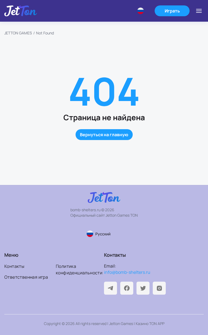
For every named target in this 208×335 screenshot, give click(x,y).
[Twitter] (143, 288)
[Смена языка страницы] (142, 11)
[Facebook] (126, 288)
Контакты (14, 266)
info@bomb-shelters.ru (127, 272)
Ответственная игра (26, 277)
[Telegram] (110, 288)
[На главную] (20, 10)
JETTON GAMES (18, 32)
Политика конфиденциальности (79, 269)
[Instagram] (159, 288)
